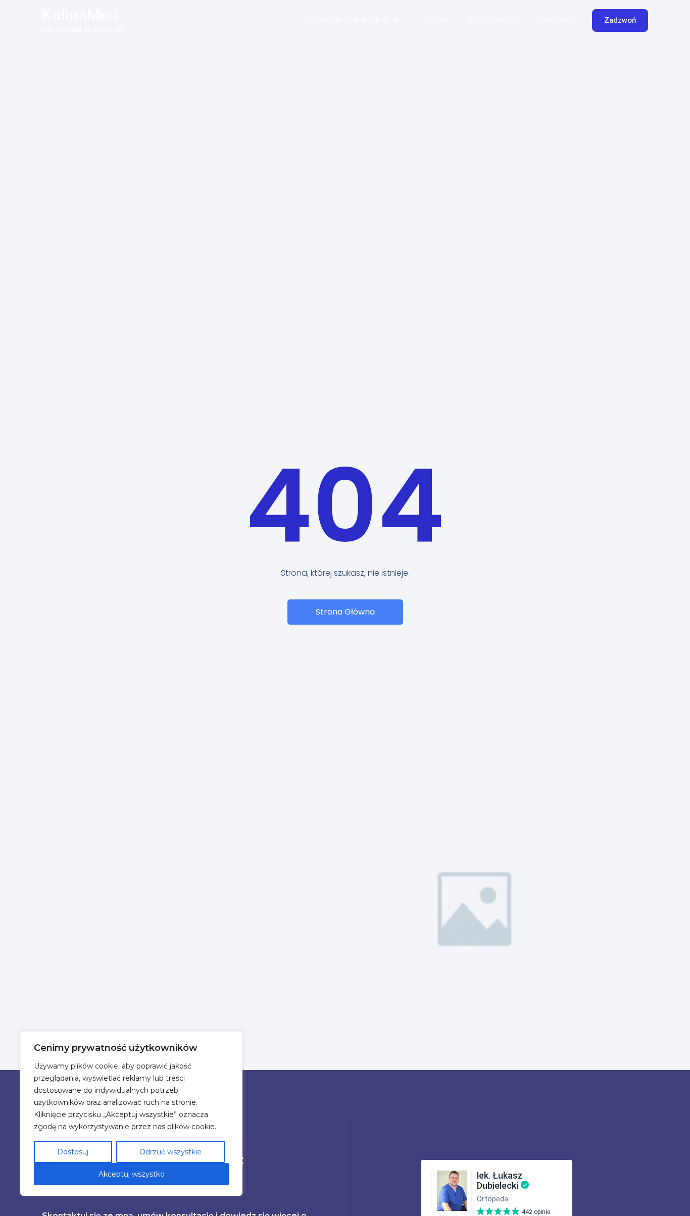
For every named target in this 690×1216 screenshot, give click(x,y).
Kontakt (554, 20)
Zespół (434, 20)
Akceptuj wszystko (131, 1174)
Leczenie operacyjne (346, 20)
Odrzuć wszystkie (170, 1151)
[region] (131, 1113)
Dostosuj (72, 1151)
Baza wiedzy (493, 20)
